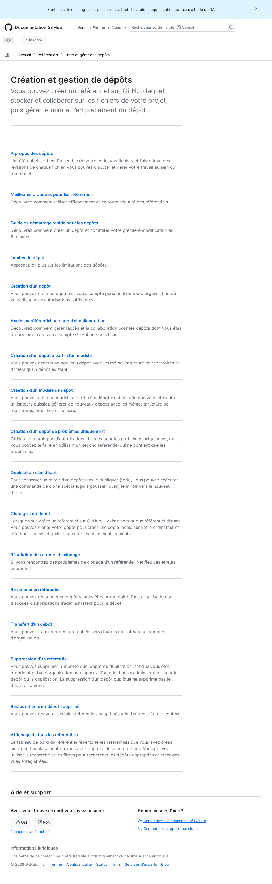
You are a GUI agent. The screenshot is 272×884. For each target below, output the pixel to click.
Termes (56, 864)
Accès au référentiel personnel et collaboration (58, 320)
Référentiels (47, 55)
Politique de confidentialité (30, 832)
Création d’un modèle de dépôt (42, 390)
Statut (101, 864)
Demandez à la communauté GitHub (174, 820)
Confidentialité (79, 864)
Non (46, 822)
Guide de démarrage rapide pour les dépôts (54, 222)
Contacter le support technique (170, 828)
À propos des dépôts (32, 153)
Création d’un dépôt (31, 286)
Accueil (24, 55)
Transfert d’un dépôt (31, 624)
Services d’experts (141, 864)
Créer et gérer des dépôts (87, 55)
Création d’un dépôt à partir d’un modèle (51, 355)
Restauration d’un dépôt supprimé (45, 706)
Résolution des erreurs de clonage (45, 554)
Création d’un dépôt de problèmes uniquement (58, 431)
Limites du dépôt (28, 257)
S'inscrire (34, 40)
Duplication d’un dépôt (34, 472)
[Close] (257, 9)
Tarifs (116, 864)
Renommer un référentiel (36, 589)
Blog (165, 864)
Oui (24, 822)
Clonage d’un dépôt (30, 513)
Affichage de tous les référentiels (44, 734)
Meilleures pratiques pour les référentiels (52, 194)
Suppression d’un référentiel (39, 658)
